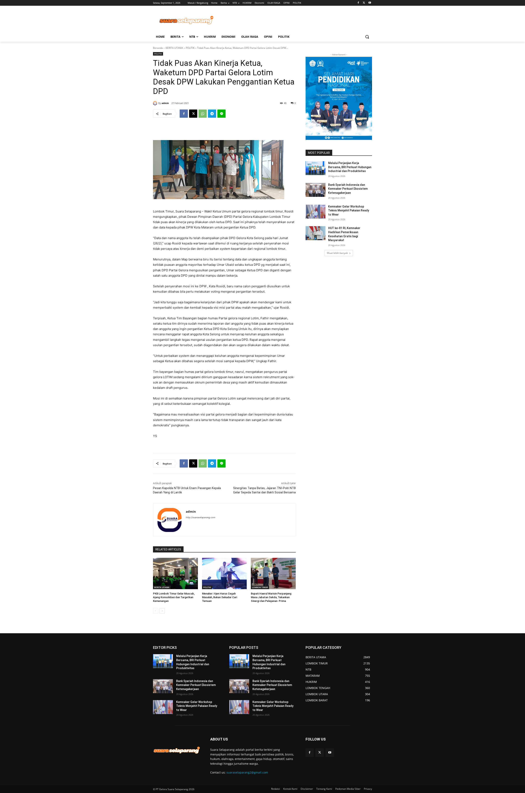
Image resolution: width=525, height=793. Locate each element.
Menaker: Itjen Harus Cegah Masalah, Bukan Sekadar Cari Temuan (219, 597)
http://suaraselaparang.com (200, 517)
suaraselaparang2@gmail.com (247, 772)
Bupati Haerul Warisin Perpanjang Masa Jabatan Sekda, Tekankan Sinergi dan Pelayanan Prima (271, 597)
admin (165, 103)
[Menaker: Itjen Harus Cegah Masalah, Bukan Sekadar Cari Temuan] (224, 573)
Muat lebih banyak (337, 253)
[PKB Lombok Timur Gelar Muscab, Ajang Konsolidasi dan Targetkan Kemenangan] (175, 573)
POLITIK (190, 48)
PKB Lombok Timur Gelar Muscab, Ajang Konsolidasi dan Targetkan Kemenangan (174, 597)
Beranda (158, 48)
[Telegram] (212, 114)
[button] (367, 37)
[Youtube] (369, 3)
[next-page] (162, 611)
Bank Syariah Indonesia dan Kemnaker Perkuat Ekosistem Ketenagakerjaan (348, 188)
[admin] (155, 103)
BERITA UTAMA (174, 48)
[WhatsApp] (203, 114)
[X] (364, 3)
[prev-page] (155, 611)
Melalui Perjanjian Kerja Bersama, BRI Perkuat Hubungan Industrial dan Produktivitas (349, 167)
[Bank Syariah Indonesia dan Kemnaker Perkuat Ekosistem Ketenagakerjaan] (315, 190)
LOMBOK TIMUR (260, 587)
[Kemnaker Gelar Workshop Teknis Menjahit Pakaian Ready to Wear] (315, 212)
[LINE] (221, 114)
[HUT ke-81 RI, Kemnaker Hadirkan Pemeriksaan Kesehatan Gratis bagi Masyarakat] (315, 233)
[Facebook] (358, 3)
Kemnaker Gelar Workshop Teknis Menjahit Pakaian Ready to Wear (348, 210)
